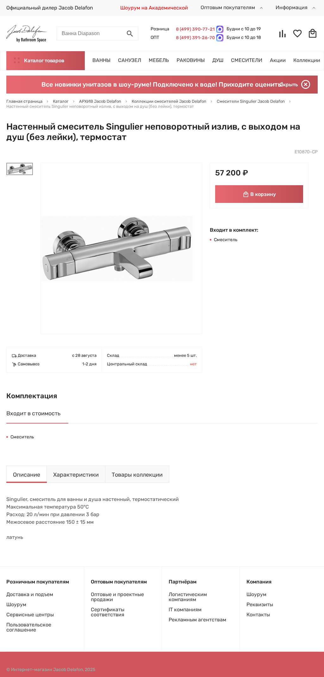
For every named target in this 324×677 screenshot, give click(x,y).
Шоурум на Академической (154, 8)
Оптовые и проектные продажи (117, 596)
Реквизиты (259, 604)
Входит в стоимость (33, 413)
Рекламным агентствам (197, 620)
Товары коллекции (137, 474)
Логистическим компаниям (188, 596)
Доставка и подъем (29, 594)
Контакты (258, 615)
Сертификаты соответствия (107, 612)
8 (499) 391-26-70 (194, 37)
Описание (26, 474)
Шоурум (16, 604)
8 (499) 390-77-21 (194, 29)
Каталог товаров (44, 61)
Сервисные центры (30, 615)
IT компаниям (185, 610)
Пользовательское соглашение (28, 627)
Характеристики (76, 474)
